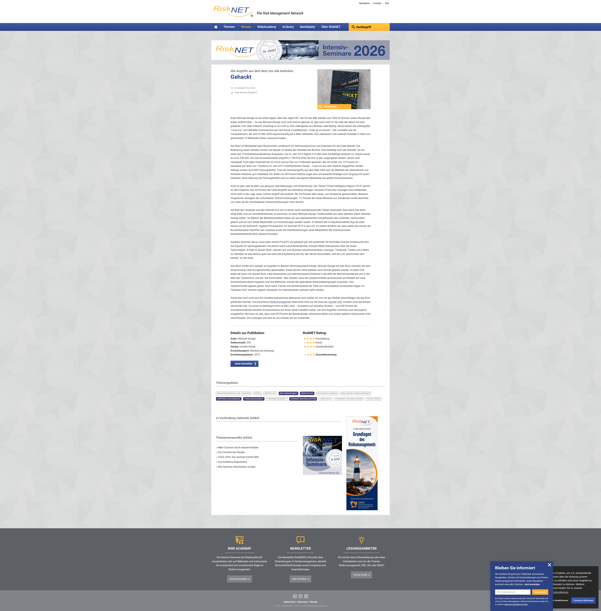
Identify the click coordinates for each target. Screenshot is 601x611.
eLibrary (288, 27)
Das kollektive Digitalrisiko (231, 461)
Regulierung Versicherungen (355, 393)
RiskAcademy (266, 27)
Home (215, 27)
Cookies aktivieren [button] (583, 600)
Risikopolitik (307, 393)
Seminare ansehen (238, 579)
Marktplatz (307, 27)
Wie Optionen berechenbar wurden (236, 466)
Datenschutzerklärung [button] (556, 592)
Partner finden (360, 575)
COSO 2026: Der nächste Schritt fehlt (237, 457)
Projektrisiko (373, 399)
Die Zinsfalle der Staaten (231, 452)
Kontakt (377, 3)
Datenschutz (289, 602)
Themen (229, 27)
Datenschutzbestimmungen (516, 604)
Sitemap (313, 602)
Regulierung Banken (327, 393)
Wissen (246, 27)
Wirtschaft (270, 393)
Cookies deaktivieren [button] (557, 600)
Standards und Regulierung (349, 399)
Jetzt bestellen (243, 363)
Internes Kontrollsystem (303, 399)
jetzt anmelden (299, 579)
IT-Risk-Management (253, 399)
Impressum (302, 602)
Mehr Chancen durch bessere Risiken (237, 447)
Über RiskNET (330, 27)
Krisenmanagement (277, 399)
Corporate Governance (228, 399)
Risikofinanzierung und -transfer (234, 393)
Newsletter (364, 3)
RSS (387, 3)
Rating (257, 393)
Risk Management (288, 393)
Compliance (325, 399)
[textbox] (369, 27)
